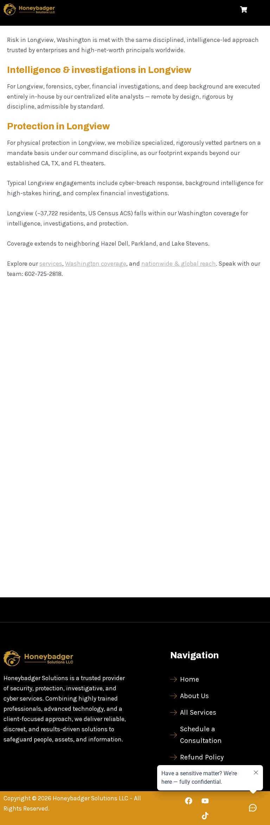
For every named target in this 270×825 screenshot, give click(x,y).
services (50, 263)
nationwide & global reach (178, 263)
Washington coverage (95, 263)
